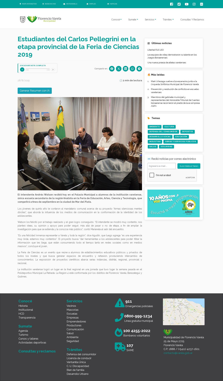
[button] (26, 143)
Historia (23, 305)
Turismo (23, 334)
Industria (155, 141)
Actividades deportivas (32, 342)
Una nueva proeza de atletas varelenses (166, 62)
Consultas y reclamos (37, 351)
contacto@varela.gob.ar (178, 353)
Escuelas (72, 313)
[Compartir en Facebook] (112, 68)
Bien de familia (75, 370)
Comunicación (75, 329)
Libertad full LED (155, 50)
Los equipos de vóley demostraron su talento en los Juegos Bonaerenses (172, 56)
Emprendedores (76, 321)
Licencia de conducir (79, 358)
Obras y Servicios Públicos (180, 141)
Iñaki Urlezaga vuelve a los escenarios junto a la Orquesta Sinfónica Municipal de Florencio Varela (175, 83)
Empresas (73, 317)
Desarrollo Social (160, 137)
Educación (181, 137)
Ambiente (154, 127)
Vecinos (71, 305)
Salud (152, 147)
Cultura (169, 127)
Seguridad (166, 147)
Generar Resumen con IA (35, 90)
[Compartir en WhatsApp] (132, 68)
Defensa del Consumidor (163, 132)
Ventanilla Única (76, 362)
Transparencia (26, 317)
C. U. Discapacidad (78, 366)
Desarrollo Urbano (77, 373)
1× (53, 69)
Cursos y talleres (28, 338)
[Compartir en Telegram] (139, 68)
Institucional (25, 309)
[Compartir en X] (118, 68)
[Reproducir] (22, 69)
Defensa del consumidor (81, 354)
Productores (74, 325)
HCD (21, 313)
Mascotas (73, 309)
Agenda (23, 330)
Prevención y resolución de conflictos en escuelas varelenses (175, 90)
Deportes (187, 132)
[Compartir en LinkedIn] (125, 68)
